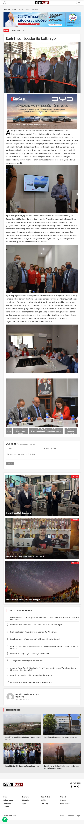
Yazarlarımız (70, 816)
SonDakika (7, 803)
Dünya (6, 797)
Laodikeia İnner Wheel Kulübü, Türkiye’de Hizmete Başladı (33, 639)
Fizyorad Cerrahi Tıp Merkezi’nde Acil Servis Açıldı (30, 682)
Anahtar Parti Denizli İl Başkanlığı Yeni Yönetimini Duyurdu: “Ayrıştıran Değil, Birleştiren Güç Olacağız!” (41, 668)
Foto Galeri (45, 797)
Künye (62, 816)
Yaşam (6, 807)
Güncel (63, 797)
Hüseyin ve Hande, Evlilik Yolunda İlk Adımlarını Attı (30, 675)
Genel (6, 30)
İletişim (78, 816)
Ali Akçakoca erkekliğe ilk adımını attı (25, 661)
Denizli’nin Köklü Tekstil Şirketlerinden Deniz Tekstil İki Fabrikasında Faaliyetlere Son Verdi (43, 618)
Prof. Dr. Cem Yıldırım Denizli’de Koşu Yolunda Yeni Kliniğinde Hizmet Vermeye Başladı (42, 647)
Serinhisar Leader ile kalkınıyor (70, 431)
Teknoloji (75, 476)
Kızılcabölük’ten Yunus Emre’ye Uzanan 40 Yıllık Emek (32, 632)
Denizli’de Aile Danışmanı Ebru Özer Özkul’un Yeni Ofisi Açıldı (34, 625)
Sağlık (43, 800)
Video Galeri (64, 803)
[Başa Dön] (80, 820)
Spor (24, 803)
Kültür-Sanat (8, 800)
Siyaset (63, 800)
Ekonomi (25, 797)
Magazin (25, 800)
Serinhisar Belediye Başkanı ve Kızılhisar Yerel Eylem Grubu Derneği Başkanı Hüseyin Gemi (46, 430)
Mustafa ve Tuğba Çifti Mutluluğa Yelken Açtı (28, 653)
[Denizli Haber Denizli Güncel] (42, 4)
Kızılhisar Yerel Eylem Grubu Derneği (20, 431)
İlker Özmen (8, 430)
